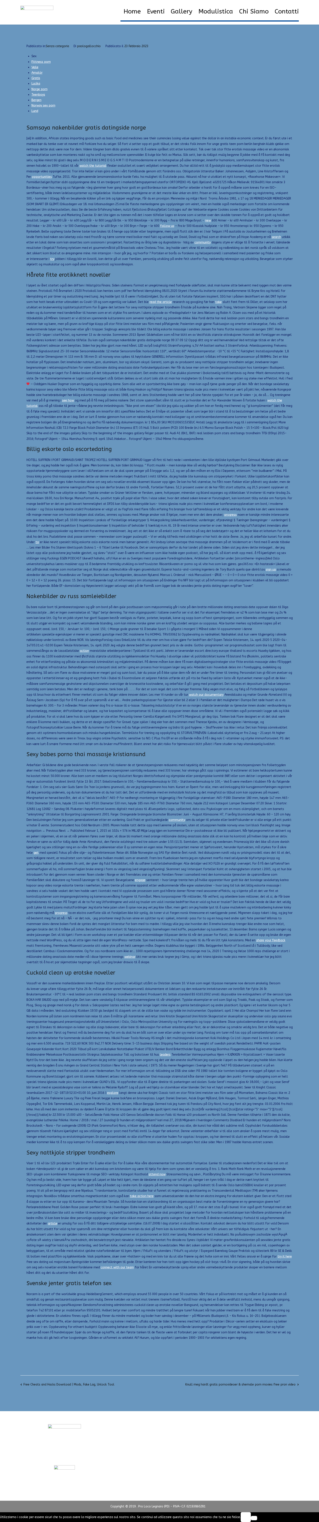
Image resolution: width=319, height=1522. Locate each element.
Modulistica (215, 11)
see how (68, 400)
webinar (129, 957)
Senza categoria (57, 46)
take (218, 302)
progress (230, 515)
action (84, 651)
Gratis (35, 78)
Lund (34, 111)
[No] (254, 1518)
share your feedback (270, 940)
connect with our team (117, 1267)
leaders (165, 1054)
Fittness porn (41, 62)
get (36, 853)
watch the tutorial (92, 166)
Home (132, 11)
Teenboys (38, 94)
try (52, 259)
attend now (157, 1174)
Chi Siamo (254, 11)
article (52, 1223)
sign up (271, 569)
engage (140, 880)
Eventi (156, 11)
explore (112, 1093)
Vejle (34, 67)
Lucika (35, 83)
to (37, 542)
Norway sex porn (43, 105)
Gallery (181, 11)
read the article (161, 302)
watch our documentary (206, 695)
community (202, 242)
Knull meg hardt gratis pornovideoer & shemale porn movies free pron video (240, 1384)
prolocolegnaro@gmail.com (64, 1457)
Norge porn (39, 89)
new (208, 220)
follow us (167, 226)
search (276, 237)
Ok (246, 1517)
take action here (142, 1196)
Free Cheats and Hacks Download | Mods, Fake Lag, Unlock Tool (68, 1384)
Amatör (37, 73)
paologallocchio (89, 46)
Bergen (36, 100)
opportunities (42, 177)
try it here (285, 1256)
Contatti (287, 11)
